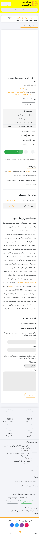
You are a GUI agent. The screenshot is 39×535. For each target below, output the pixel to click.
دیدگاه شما (32, 370)
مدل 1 (14, 206)
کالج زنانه (29, 171)
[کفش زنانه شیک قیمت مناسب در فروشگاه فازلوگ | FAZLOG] (29, 4)
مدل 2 (9, 206)
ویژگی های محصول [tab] (23, 159)
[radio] (33, 135)
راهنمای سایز (27, 104)
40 (8, 200)
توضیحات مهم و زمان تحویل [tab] (8, 159)
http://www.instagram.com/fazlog (26, 282)
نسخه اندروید (25, 501)
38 (12, 200)
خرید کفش (29, 17)
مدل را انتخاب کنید (28, 140)
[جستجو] (3, 10)
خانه (35, 17)
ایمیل (34, 346)
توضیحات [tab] (33, 159)
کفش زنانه (18, 94)
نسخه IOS (11, 501)
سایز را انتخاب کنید (28, 131)
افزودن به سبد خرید (12, 151)
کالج (9, 171)
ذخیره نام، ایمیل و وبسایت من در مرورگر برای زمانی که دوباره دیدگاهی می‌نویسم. (20, 357)
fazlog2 (10, 286)
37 (15, 200)
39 (10, 200)
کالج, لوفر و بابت (19, 17)
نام (34, 338)
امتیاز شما (32, 362)
